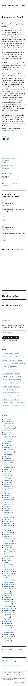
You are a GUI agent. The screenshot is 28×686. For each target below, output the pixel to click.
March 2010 (7, 565)
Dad (4, 363)
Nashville (16, 386)
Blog (20, 183)
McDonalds (12, 383)
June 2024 (7, 419)
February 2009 (8, 580)
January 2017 (8, 517)
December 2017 (8, 499)
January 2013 (8, 534)
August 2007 (7, 612)
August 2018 (7, 489)
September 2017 (9, 502)
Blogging (6, 357)
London (5, 383)
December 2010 (8, 552)
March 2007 (7, 623)
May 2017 (6, 508)
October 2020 (8, 450)
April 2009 (7, 578)
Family (16, 370)
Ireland (5, 379)
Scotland (5, 396)
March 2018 (7, 495)
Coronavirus (12, 360)
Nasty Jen (6, 389)
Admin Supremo (8, 353)
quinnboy (6, 183)
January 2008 (8, 604)
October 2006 (8, 634)
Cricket (4, 185)
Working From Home (17, 405)
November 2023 (9, 421)
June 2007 (7, 617)
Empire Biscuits (8, 370)
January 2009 (8, 582)
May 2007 (7, 619)
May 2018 (7, 493)
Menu (4, 10)
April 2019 (7, 478)
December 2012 (8, 536)
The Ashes (6, 399)
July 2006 (7, 641)
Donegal (22, 363)
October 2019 (8, 469)
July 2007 (6, 615)
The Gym (5, 402)
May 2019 (7, 476)
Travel (18, 402)
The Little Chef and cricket (8, 165)
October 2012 (8, 541)
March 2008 (7, 599)
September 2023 (9, 423)
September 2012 (9, 543)
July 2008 (6, 591)
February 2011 (8, 547)
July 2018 (6, 491)
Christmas (19, 357)
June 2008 (7, 593)
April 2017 (7, 510)
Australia (17, 353)
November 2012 (8, 539)
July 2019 (6, 471)
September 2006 (9, 636)
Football (17, 373)
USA (22, 402)
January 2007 (8, 628)
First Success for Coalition (8, 158)
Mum (4, 386)
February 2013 (8, 532)
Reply (4, 220)
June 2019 (7, 473)
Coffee (5, 360)
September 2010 (9, 556)
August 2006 (8, 638)
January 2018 (8, 497)
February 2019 (8, 482)
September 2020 (9, 452)
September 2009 (9, 573)
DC (8, 363)
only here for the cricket (13, 5)
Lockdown (16, 379)
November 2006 (9, 632)
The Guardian (15, 399)
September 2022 (9, 428)
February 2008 (8, 601)
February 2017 (8, 515)
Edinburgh (12, 366)
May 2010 (7, 560)
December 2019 (8, 465)
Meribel (20, 383)
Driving (5, 366)
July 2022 (6, 430)
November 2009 (9, 571)
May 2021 (7, 441)
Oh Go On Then (10, 338)
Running (17, 392)
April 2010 (7, 562)
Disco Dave (14, 363)
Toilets (12, 402)
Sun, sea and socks (7, 173)
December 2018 (8, 486)
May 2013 (6, 530)
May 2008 (7, 595)
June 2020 (7, 454)
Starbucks (19, 396)
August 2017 (7, 504)
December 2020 (8, 447)
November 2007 (9, 608)
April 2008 (7, 597)
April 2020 (7, 458)
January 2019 (8, 484)
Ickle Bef (18, 376)
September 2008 (9, 588)
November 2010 (8, 554)
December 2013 (8, 523)
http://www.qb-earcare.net (10, 665)
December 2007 (8, 606)
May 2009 (7, 575)
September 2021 (9, 436)
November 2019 (8, 467)
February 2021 (8, 445)
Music (10, 386)
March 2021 (7, 443)
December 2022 (8, 426)
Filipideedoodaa (8, 373)
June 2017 (7, 506)
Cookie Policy (10, 679)
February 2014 (8, 521)
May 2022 (7, 434)
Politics (13, 389)
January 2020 (8, 463)
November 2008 (9, 584)
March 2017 (7, 512)
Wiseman (8, 185)
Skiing (12, 396)
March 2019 (7, 480)
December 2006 (8, 630)
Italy (10, 379)
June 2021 (7, 439)
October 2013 (8, 525)
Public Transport (8, 392)
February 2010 (8, 567)
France (5, 376)
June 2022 (7, 432)
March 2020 (7, 460)
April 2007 (7, 621)
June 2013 (7, 528)
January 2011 (7, 549)
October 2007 (8, 610)
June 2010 (7, 558)
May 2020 (7, 456)
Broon (12, 357)
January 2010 (8, 569)
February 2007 (8, 625)
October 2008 (8, 586)
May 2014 (7, 519)
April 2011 (7, 545)
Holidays (11, 376)
